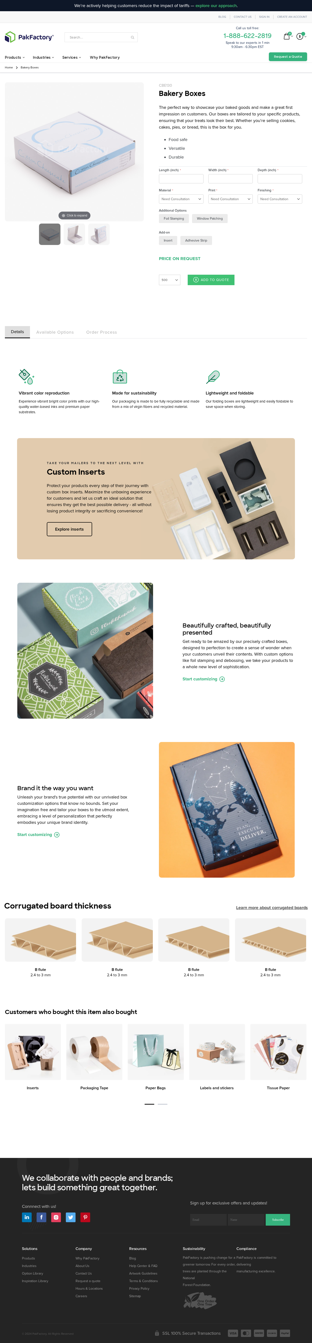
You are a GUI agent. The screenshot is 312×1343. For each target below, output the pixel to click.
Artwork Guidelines (143, 1273)
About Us (82, 1266)
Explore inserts (69, 529)
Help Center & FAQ (143, 1266)
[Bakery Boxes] (49, 234)
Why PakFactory (87, 1258)
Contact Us (243, 17)
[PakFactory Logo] (29, 37)
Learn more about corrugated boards (272, 907)
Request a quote (88, 1281)
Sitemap (135, 1296)
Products (28, 1258)
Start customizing (201, 679)
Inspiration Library (35, 1281)
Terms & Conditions (143, 1281)
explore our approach (216, 5)
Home (9, 67)
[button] (149, 1104)
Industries (29, 1266)
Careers (81, 1296)
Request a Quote (288, 57)
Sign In (264, 17)
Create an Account (292, 17)
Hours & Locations (89, 1289)
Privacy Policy (139, 1289)
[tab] (17, 331)
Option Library (32, 1273)
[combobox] (101, 37)
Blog (222, 17)
